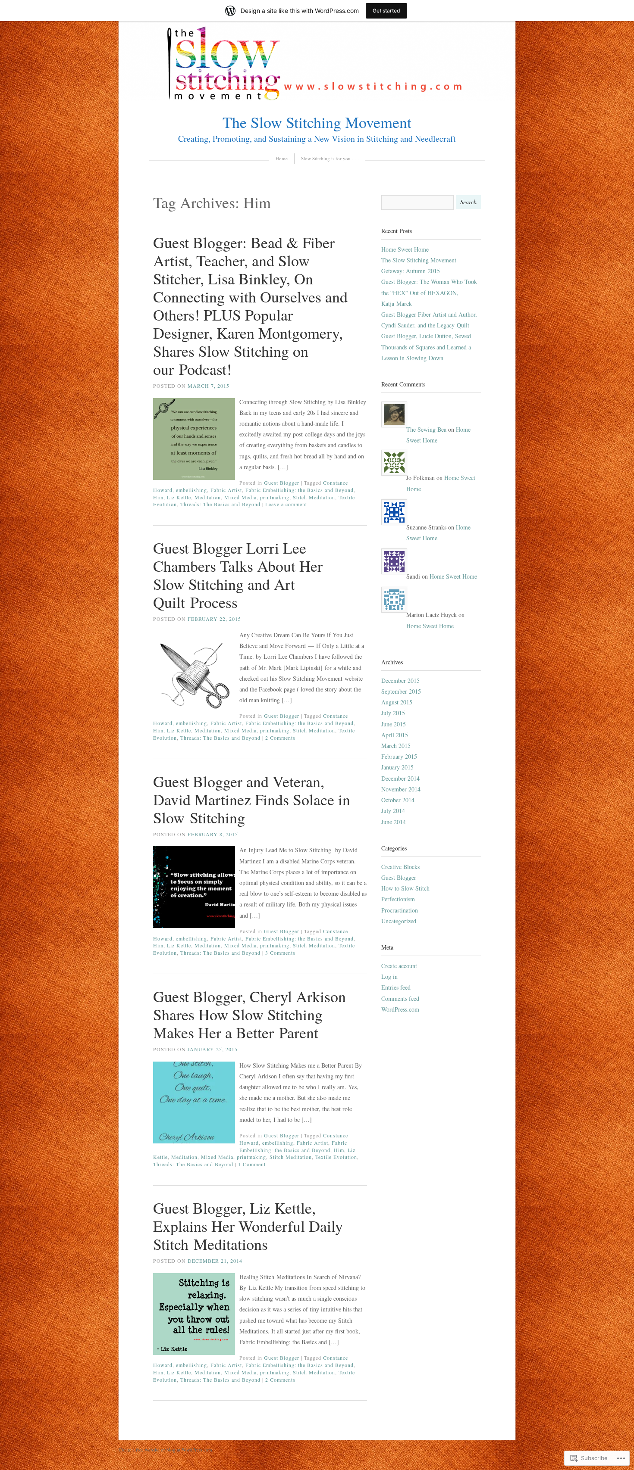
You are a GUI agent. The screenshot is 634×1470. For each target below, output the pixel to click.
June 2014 (393, 822)
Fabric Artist (226, 489)
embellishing (191, 489)
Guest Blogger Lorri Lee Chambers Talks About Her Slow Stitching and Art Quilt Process (238, 574)
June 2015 (393, 724)
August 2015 (396, 702)
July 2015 (393, 713)
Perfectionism (398, 899)
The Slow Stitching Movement (317, 122)
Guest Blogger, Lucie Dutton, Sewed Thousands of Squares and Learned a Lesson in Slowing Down (426, 346)
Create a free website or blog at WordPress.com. (166, 1449)
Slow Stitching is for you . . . (330, 158)
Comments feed (400, 998)
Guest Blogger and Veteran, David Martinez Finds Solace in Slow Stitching (251, 799)
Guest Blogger (281, 482)
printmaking (274, 497)
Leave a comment (286, 504)
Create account (399, 966)
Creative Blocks (400, 867)
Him (158, 497)
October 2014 (397, 800)
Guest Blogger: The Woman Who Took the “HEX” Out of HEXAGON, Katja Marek (429, 292)
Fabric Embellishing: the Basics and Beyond (299, 489)
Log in (389, 976)
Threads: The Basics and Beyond (220, 504)
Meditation (208, 497)
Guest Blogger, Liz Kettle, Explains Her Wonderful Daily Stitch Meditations (248, 1225)
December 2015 (400, 680)
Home (282, 158)
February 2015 (399, 756)
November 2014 (401, 789)
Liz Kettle (179, 497)
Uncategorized (398, 921)
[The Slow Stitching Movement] (317, 99)
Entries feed (396, 987)
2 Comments (280, 737)
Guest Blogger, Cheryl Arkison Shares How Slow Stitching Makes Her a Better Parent (249, 1014)
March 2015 (396, 745)
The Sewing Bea (426, 429)
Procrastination (399, 910)
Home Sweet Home (405, 249)
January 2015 (397, 767)
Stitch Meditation (314, 497)
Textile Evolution (336, 1156)
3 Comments (280, 952)
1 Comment (252, 1164)
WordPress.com (400, 1009)
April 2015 (394, 735)
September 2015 (401, 691)
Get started (386, 10)
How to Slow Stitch (405, 888)
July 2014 (393, 811)
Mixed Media (240, 497)
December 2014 (400, 778)
